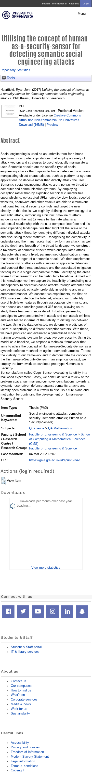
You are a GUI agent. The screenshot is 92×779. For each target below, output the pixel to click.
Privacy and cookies (25, 747)
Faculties (74, 3)
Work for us (19, 709)
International (59, 3)
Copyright (17, 770)
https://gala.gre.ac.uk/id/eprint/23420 (55, 460)
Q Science (36, 428)
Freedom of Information (27, 752)
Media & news (21, 704)
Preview (52, 125)
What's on (18, 695)
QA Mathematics (60, 428)
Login (86, 3)
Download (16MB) (31, 125)
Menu (82, 13)
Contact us (18, 681)
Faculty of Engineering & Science (53, 434)
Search (46, 3)
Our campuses (21, 686)
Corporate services (24, 699)
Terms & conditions (24, 766)
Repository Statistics (15, 70)
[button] (3, 481)
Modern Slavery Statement (30, 756)
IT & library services (25, 651)
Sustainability (20, 713)
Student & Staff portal (26, 647)
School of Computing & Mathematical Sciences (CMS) (60, 439)
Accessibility (20, 742)
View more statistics (45, 567)
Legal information (23, 761)
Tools (10, 78)
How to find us (21, 690)
